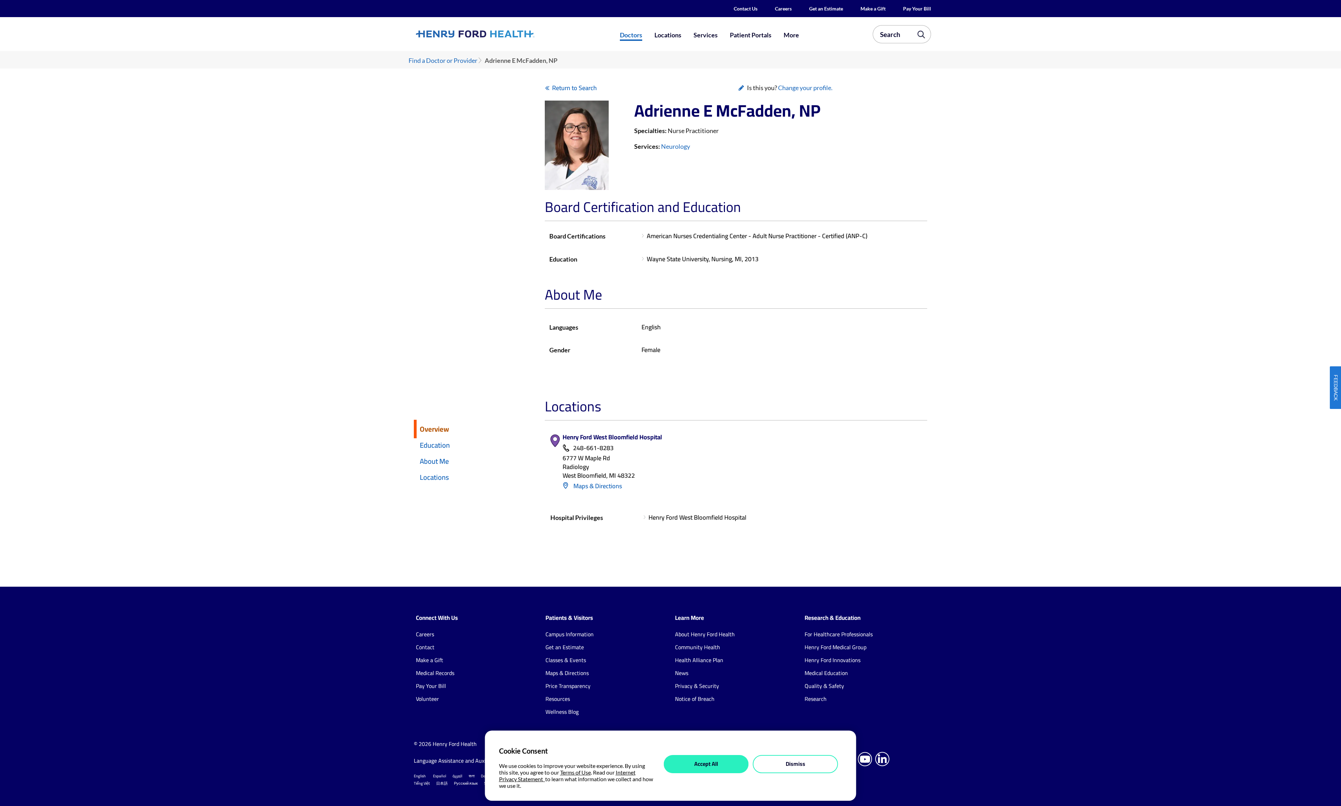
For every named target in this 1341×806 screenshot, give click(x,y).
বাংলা (472, 775)
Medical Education (826, 673)
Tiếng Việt (422, 783)
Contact (425, 647)
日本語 (442, 783)
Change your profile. (805, 87)
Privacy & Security (697, 686)
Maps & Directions (597, 486)
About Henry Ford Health (705, 634)
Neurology (675, 146)
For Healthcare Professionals (839, 634)
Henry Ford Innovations (832, 660)
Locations (667, 35)
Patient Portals (750, 35)
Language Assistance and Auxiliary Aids (461, 760)
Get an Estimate (826, 9)
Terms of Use (575, 772)
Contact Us (745, 9)
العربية (457, 775)
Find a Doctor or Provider (443, 60)
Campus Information (569, 634)
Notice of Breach (695, 699)
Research (816, 699)
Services (706, 35)
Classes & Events (565, 660)
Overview (434, 429)
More (791, 35)
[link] (501, 33)
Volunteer (427, 699)
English (420, 775)
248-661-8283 (593, 448)
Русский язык (466, 783)
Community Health (697, 647)
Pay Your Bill (917, 9)
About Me (434, 461)
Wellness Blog (562, 711)
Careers (783, 9)
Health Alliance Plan (699, 660)
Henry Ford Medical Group (835, 647)
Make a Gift (873, 9)
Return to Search (574, 88)
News (681, 673)
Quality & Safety (824, 686)
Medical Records (435, 673)
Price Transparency (568, 686)
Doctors (631, 35)
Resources (557, 699)
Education (435, 445)
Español (439, 775)
